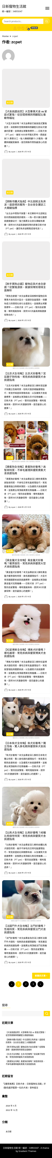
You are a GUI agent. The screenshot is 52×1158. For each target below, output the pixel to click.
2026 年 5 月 (11, 1105)
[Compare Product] (23, 27)
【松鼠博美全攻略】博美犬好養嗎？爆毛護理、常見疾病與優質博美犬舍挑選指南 (25, 653)
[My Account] (15, 27)
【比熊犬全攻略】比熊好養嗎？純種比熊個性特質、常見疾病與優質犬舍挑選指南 (25, 836)
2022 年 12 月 (11, 1110)
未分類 (10, 102)
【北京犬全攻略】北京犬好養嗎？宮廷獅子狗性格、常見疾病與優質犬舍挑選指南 (25, 377)
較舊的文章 (40, 975)
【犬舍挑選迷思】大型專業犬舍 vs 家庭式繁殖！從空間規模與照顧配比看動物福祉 (25, 115)
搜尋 (5, 1005)
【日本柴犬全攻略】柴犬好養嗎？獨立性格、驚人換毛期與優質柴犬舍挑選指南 (25, 746)
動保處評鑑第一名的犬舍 (16, 1087)
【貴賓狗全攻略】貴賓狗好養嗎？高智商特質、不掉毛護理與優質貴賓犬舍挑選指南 (25, 470)
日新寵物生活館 (14, 6)
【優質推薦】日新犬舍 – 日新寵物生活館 (23, 1083)
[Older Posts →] (40, 984)
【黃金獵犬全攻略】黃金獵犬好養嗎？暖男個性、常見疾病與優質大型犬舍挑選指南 (25, 563)
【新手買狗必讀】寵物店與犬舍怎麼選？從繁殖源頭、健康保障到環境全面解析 (25, 287)
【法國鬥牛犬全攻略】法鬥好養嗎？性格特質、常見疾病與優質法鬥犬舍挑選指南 (25, 929)
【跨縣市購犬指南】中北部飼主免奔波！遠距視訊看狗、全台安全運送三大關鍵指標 (25, 205)
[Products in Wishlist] (19, 27)
